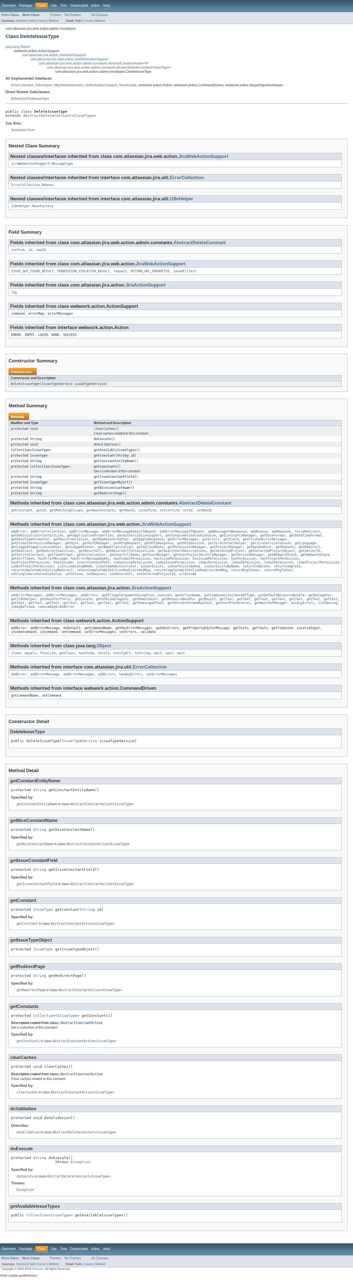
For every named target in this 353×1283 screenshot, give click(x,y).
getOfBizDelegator (112, 599)
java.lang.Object (18, 47)
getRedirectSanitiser (55, 551)
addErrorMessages (26, 595)
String (36, 439)
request (120, 271)
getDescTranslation (71, 539)
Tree (63, 5)
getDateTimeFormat (305, 535)
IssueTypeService (57, 384)
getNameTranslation (115, 547)
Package (25, 5)
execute (164, 595)
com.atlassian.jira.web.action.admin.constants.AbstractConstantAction (91, 63)
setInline (73, 574)
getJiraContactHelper (227, 543)
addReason (259, 531)
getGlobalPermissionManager (36, 543)
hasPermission (243, 558)
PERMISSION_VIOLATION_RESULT (83, 271)
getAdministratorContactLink (37, 535)
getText (226, 599)
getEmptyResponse (148, 539)
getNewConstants (100, 510)
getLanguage (305, 543)
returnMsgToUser (245, 570)
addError (18, 531)
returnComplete (256, 566)
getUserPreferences (233, 603)
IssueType (161, 67)
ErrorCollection (22, 85)
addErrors (89, 595)
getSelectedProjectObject (271, 551)
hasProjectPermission (279, 558)
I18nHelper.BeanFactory (32, 206)
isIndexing (327, 603)
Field (31, 20)
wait (158, 653)
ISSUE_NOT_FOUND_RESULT (32, 271)
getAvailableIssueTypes (115, 450)
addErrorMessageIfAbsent (182, 531)
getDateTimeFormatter (30, 539)
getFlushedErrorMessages (265, 539)
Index (95, 5)
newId (41, 250)
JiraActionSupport (145, 285)
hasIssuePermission (171, 558)
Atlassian (38, 1268)
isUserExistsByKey (183, 566)
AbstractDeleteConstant (47, 116)
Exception (80, 1162)
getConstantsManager (238, 535)
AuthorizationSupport (101, 85)
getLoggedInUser (79, 547)
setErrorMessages (161, 674)
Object (104, 645)
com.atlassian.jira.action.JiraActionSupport (54, 55)
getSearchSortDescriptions (182, 551)
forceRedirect (307, 531)
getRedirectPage (108, 493)
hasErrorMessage (52, 558)
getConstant (104, 455)
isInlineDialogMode (74, 566)
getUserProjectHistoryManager (200, 555)
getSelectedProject (227, 551)
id (30, 250)
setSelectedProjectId (156, 574)
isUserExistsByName (221, 566)
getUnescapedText (148, 603)
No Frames (73, 15)
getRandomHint (259, 547)
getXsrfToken (22, 558)
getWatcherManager (270, 603)
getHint (72, 543)
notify (103, 653)
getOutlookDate (150, 547)
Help (106, 5)
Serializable (128, 85)
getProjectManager (226, 547)
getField (231, 539)
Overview (9, 5)
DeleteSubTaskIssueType (30, 99)
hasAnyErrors (302, 603)
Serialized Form (23, 130)
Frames (55, 15)
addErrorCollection (47, 531)
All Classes (99, 15)
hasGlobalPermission (131, 558)
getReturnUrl (90, 551)
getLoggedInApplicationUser (36, 547)
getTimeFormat (60, 555)
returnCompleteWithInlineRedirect (42, 570)
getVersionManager (247, 555)
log (14, 292)
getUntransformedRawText (189, 603)
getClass (67, 653)
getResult (207, 599)
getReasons (285, 547)
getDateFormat (272, 535)
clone (16, 653)
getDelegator (319, 595)
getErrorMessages (182, 539)
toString (142, 653)
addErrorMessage (83, 531)
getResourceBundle (178, 599)
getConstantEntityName (114, 461)
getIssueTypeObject (111, 482)
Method (54, 20)
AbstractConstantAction (91, 804)
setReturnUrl (121, 574)
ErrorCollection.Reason (32, 185)
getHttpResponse (158, 543)
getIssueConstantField (114, 477)
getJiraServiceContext (270, 543)
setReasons (96, 574)
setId (187, 510)
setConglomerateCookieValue (36, 574)
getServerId (309, 551)
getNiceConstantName (112, 488)
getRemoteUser (145, 599)
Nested (21, 20)
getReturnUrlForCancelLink (130, 551)
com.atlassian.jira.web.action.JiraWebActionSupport (69, 59)
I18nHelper (43, 85)
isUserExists (152, 566)
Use (54, 5)
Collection (20, 450)
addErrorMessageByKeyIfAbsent (129, 531)
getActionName (187, 595)
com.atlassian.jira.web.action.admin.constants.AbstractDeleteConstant (99, 67)
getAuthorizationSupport (139, 535)
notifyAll (122, 653)
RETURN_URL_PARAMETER (150, 271)
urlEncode (187, 574)
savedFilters (184, 271)
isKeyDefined (22, 607)
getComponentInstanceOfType (229, 595)
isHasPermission (212, 562)
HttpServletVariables (69, 85)
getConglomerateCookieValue (190, 535)
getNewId (127, 510)
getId (41, 510)
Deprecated (79, 5)
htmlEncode (63, 562)
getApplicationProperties (90, 535)
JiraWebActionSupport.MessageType (42, 164)
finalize (47, 653)
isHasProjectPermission (318, 562)
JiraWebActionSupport (203, 156)
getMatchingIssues (66, 510)
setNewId (204, 510)
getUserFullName (123, 555)
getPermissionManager (186, 547)
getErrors (211, 539)
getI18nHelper (23, 599)
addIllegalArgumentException (128, 595)
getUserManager (155, 555)
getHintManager (95, 543)
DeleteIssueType (25, 384)
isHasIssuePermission (132, 562)
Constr (41, 20)
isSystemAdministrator (116, 566)
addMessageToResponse (227, 531)
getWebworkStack (282, 555)
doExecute (102, 439)
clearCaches (104, 429)
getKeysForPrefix (55, 599)
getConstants (105, 466)
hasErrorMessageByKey (90, 558)
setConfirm (169, 510)
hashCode (86, 653)
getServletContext (27, 555)
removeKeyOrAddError (56, 607)
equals (30, 653)
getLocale (83, 599)
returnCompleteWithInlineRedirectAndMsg (113, 570)
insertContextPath (93, 562)
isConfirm (147, 510)
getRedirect (309, 547)
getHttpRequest (126, 543)
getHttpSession (190, 543)
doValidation (105, 444)
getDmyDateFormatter (110, 539)
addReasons (281, 531)
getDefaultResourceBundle (281, 595)
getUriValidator (91, 555)
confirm (18, 250)
